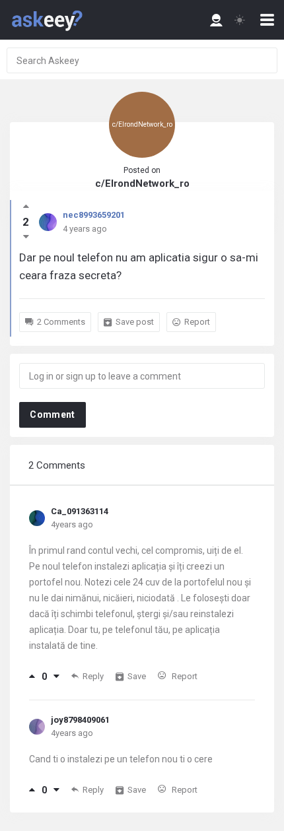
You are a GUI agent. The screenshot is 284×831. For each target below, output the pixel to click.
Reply (93, 676)
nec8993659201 (94, 215)
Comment (52, 414)
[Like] (32, 676)
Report (197, 322)
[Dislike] (56, 676)
